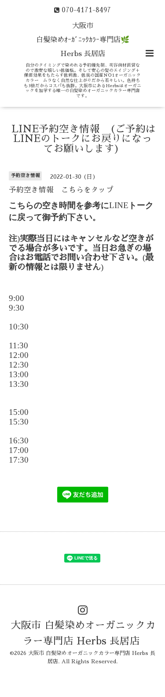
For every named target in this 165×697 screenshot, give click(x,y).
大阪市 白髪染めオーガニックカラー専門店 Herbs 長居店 (83, 633)
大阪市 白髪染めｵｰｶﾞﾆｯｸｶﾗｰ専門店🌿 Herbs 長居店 (82, 40)
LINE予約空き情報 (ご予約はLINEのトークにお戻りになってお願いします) (83, 139)
